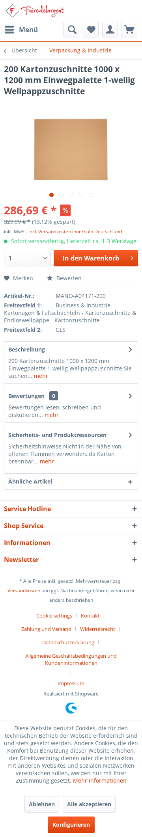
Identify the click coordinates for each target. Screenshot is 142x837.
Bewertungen (26, 396)
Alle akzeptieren (89, 804)
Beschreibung (26, 349)
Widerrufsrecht (97, 628)
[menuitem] (21, 29)
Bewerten (68, 278)
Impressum (71, 683)
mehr (40, 375)
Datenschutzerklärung (68, 642)
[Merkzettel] (91, 29)
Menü (28, 29)
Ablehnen (42, 804)
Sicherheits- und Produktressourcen (57, 435)
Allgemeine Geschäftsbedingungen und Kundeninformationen (71, 659)
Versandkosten (23, 590)
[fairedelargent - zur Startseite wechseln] (35, 11)
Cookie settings (54, 615)
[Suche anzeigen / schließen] (71, 29)
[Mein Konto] (110, 29)
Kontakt (90, 615)
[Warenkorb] (129, 29)
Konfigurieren (71, 824)
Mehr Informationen (100, 780)
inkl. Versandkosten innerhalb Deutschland (75, 231)
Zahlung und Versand (46, 628)
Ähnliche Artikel (30, 481)
